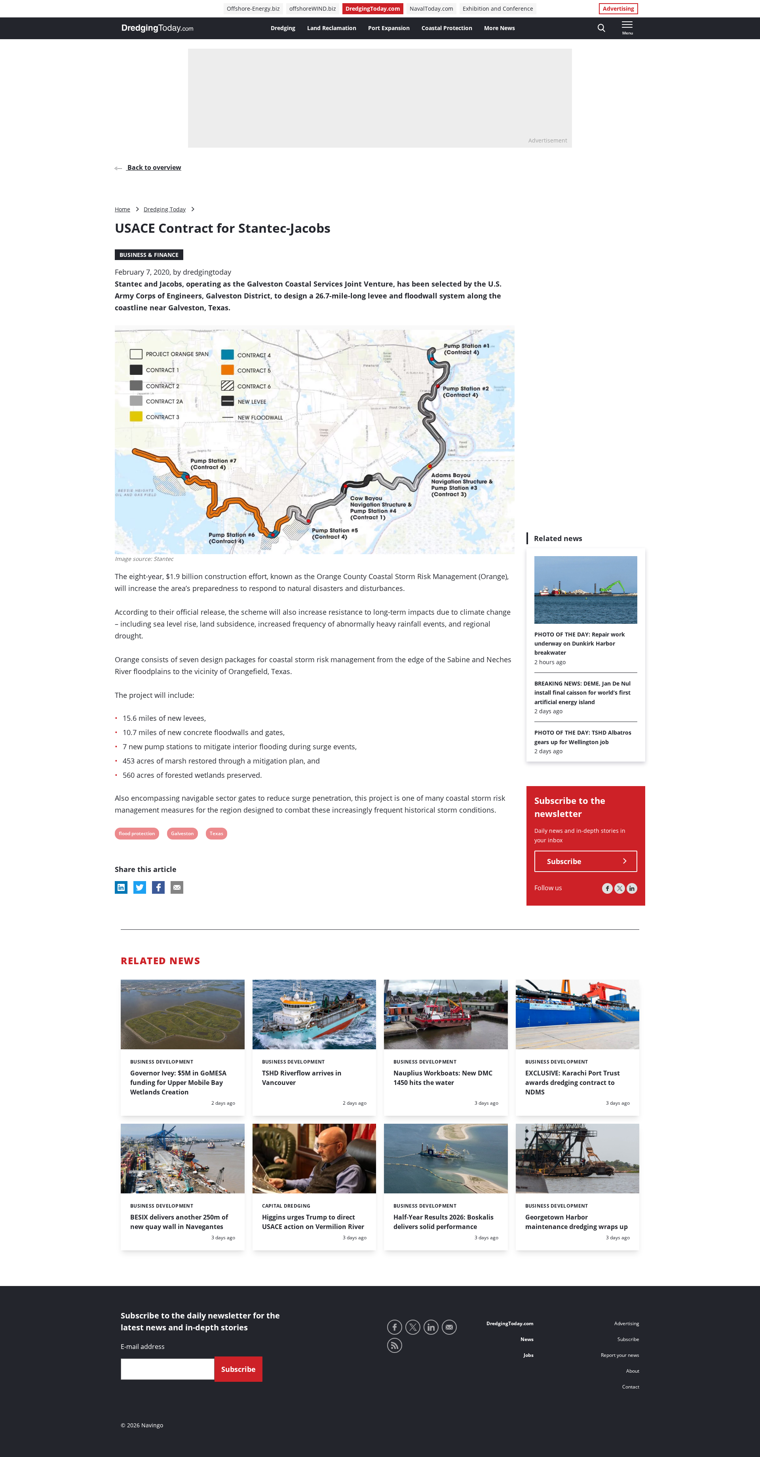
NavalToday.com (431, 8)
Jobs (529, 1355)
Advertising (618, 8)
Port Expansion (389, 28)
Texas (216, 835)
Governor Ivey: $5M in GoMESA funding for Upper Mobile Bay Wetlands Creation (178, 1082)
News (527, 1339)
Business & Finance (149, 254)
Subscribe (564, 861)
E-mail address (143, 1346)
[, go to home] (157, 28)
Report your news (620, 1355)
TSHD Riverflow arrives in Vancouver (302, 1078)
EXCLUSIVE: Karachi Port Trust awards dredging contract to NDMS (572, 1082)
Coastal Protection (447, 28)
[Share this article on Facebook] (158, 887)
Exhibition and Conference (498, 8)
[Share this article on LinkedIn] (121, 887)
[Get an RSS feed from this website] (394, 1345)
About (632, 1371)
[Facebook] (607, 888)
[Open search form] (601, 28)
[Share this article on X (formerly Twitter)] (139, 887)
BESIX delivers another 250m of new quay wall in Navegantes (179, 1222)
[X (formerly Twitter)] (619, 888)
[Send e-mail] (449, 1327)
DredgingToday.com (373, 8)
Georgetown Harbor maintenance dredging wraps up (576, 1222)
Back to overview (153, 167)
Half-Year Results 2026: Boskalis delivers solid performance (443, 1222)
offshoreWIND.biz (312, 8)
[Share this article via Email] (177, 887)
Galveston (182, 835)
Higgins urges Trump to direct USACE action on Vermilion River (313, 1222)
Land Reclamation (331, 28)
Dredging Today (165, 209)
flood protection (136, 835)
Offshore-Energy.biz (253, 8)
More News (499, 28)
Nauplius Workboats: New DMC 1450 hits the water (442, 1078)
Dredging (283, 28)
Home (122, 209)
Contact (630, 1386)
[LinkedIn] (632, 888)
